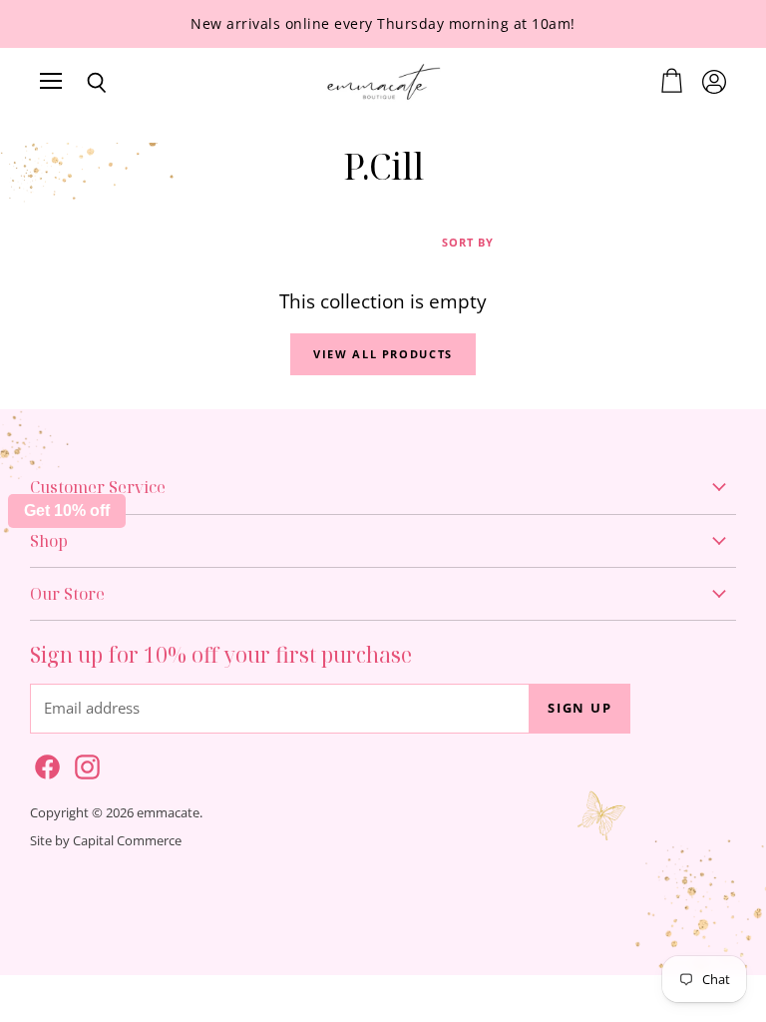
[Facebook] (44, 763)
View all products (383, 353)
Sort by (468, 243)
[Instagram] (84, 763)
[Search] (82, 83)
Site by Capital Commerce (106, 840)
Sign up (580, 708)
